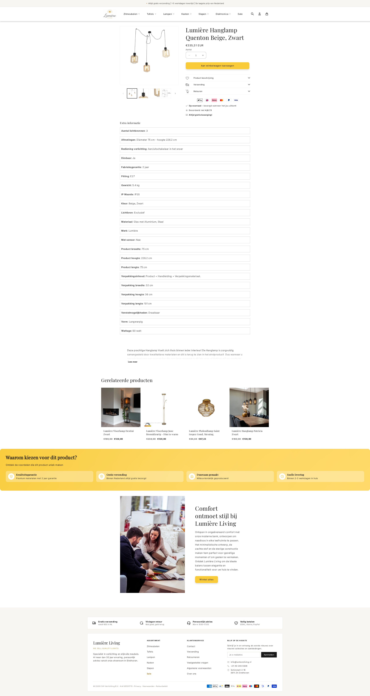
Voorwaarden (149, 686)
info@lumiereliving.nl (241, 662)
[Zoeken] (252, 14)
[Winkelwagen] (267, 14)
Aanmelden (269, 655)
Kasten (185, 14)
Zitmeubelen (130, 14)
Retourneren (193, 657)
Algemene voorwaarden (199, 668)
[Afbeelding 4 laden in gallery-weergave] (166, 93)
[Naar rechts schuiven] (175, 93)
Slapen (202, 14)
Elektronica (222, 14)
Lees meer (132, 362)
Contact (191, 646)
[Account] (259, 14)
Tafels (150, 14)
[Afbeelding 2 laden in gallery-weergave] (143, 93)
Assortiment (153, 641)
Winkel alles (206, 579)
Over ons (191, 673)
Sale (240, 14)
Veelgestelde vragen (197, 662)
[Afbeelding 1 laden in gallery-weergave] (132, 93)
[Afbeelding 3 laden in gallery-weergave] (155, 93)
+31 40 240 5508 (239, 666)
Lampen (167, 14)
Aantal (189, 49)
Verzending (193, 651)
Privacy (137, 686)
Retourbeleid (161, 686)
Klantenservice (195, 641)
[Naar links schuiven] (123, 93)
